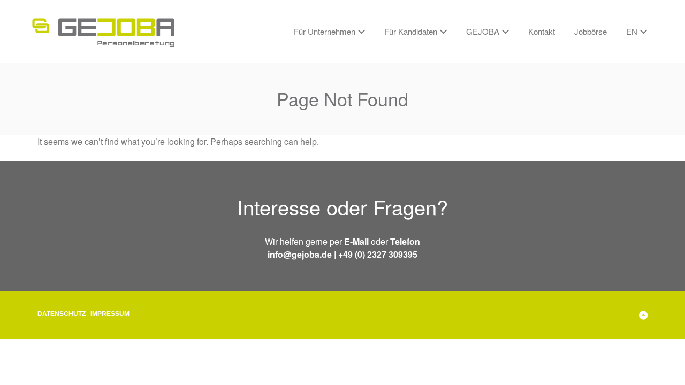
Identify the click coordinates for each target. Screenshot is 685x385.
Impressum (110, 314)
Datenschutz (61, 314)
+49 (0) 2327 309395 (377, 254)
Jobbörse (590, 31)
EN (631, 31)
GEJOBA (482, 31)
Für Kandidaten (410, 31)
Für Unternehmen (324, 31)
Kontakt (541, 31)
